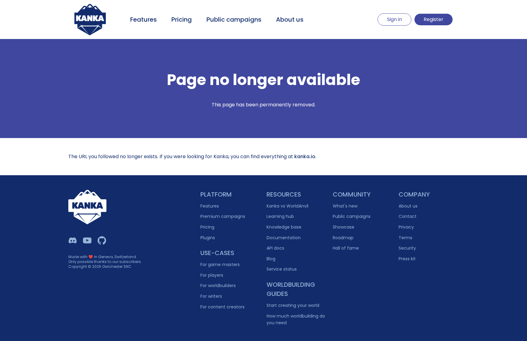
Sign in (394, 19)
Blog (271, 259)
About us (289, 19)
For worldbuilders (218, 285)
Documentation (284, 238)
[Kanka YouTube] (87, 240)
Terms (405, 238)
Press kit (407, 259)
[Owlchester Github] (102, 240)
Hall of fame (346, 248)
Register (433, 19)
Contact (408, 216)
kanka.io (304, 156)
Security (407, 248)
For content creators (222, 307)
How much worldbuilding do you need (296, 319)
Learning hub (280, 216)
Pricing (181, 19)
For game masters (220, 264)
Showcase (343, 227)
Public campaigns (233, 19)
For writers (211, 296)
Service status (282, 269)
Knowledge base (284, 227)
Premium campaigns (222, 216)
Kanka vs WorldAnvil (287, 206)
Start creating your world (293, 305)
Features (143, 19)
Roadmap (343, 238)
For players (211, 275)
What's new (345, 206)
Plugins (207, 238)
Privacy (406, 227)
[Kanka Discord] (72, 240)
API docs (275, 248)
